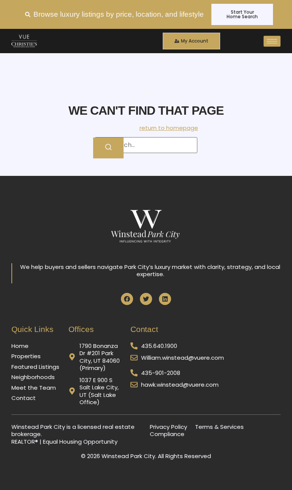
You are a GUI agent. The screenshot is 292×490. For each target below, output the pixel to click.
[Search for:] (146, 145)
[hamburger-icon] (272, 41)
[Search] (108, 148)
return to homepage (169, 128)
